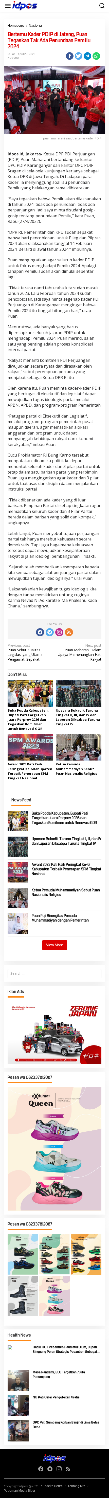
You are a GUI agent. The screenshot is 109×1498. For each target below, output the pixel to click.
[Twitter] (50, 632)
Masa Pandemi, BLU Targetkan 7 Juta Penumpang (59, 1374)
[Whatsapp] (96, 56)
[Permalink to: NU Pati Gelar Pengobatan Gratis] (18, 1405)
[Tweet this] (78, 56)
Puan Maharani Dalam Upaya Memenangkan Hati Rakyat (79, 652)
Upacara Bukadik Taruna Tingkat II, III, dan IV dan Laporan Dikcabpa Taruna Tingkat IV (78, 717)
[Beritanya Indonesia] (54, 1458)
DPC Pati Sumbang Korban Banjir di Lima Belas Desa (66, 1424)
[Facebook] (40, 632)
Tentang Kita (76, 1486)
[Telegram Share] (87, 56)
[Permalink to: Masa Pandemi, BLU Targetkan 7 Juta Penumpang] (18, 1380)
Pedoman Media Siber (19, 1490)
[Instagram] (59, 632)
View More (54, 945)
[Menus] (8, 6)
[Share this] (70, 56)
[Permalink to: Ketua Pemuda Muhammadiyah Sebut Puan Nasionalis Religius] (78, 747)
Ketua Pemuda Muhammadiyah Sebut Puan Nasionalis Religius (76, 768)
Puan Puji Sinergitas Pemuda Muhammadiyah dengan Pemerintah (60, 918)
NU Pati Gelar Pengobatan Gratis (56, 1397)
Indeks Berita (53, 1486)
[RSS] (69, 632)
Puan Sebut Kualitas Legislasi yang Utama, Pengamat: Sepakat (26, 652)
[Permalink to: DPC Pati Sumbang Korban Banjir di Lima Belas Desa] (18, 1430)
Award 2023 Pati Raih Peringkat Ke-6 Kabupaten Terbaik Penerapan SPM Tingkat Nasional (30, 771)
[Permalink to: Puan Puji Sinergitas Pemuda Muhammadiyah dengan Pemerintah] (18, 923)
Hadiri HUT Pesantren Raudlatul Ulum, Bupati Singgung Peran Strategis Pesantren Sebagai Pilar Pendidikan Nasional (65, 1349)
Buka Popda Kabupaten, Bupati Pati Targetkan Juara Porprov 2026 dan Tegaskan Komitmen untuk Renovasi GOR (28, 719)
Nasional (14, 58)
